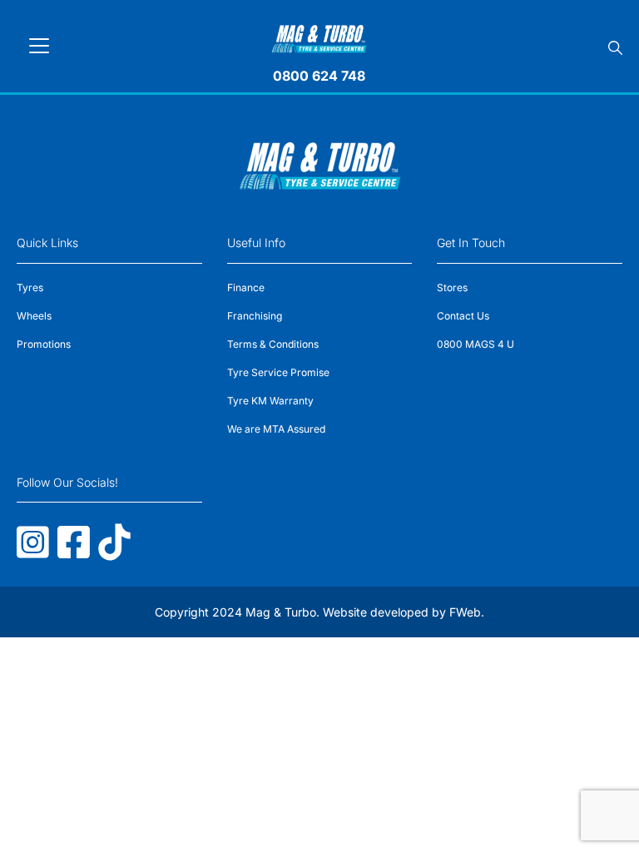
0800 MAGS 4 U (475, 344)
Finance (246, 287)
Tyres (30, 287)
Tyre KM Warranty (270, 400)
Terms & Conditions (273, 344)
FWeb (465, 612)
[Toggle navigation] (39, 46)
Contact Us (463, 316)
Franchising (254, 316)
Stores (452, 287)
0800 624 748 (319, 75)
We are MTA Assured (276, 429)
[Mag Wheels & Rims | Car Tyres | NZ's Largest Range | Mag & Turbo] (319, 36)
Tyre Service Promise (278, 372)
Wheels (34, 316)
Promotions (44, 344)
